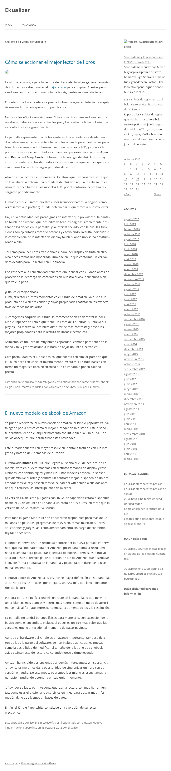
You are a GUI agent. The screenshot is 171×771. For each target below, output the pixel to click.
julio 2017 (130, 294)
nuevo (18, 727)
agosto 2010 (131, 439)
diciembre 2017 (133, 274)
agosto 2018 (131, 239)
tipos (54, 387)
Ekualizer (17, 10)
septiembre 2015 (134, 339)
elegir (8, 387)
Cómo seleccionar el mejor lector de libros (50, 62)
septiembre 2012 (134, 369)
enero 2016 (131, 334)
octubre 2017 (132, 284)
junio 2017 (130, 299)
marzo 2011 (131, 429)
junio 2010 (130, 449)
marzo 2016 (131, 329)
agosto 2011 (131, 409)
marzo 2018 (131, 264)
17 (137, 179)
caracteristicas (90, 382)
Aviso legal (28, 24)
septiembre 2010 (134, 434)
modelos (37, 387)
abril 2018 (130, 259)
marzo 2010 (131, 459)
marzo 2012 (131, 394)
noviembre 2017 (134, 279)
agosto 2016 (131, 324)
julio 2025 (130, 224)
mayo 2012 (131, 389)
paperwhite (30, 727)
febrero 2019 (132, 229)
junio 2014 (130, 344)
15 (125, 179)
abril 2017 (130, 304)
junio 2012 (130, 384)
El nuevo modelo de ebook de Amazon (46, 413)
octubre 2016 (132, 314)
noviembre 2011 (134, 404)
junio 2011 (130, 419)
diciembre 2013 (133, 349)
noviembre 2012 (134, 359)
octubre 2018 (132, 234)
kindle (16, 387)
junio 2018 (130, 249)
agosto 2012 (131, 374)
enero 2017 (131, 309)
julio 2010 (130, 444)
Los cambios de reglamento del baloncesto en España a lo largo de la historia (143, 104)
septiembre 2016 (134, 319)
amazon (87, 722)
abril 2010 (130, 454)
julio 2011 (130, 414)
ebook (105, 382)
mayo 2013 (131, 354)
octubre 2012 (132, 364)
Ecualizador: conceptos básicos (143, 484)
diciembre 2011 (133, 399)
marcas (26, 387)
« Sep (127, 194)
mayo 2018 (131, 254)
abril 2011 (130, 424)
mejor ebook (57, 87)
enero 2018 (131, 269)
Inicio (8, 24)
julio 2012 (130, 379)
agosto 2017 (131, 289)
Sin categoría (46, 382)
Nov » (157, 194)
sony (47, 387)
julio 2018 (130, 244)
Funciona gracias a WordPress (38, 763)
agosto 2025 (131, 219)
